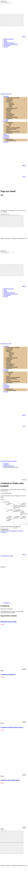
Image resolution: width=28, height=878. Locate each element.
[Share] (2, 830)
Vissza (23, 176)
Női (10, 125)
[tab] (15, 603)
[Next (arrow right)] (12, 848)
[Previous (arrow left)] (12, 836)
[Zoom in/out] (5, 830)
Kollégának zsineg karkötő (8, 621)
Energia (8, 126)
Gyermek (8, 112)
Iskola (10, 105)
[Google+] (11, 600)
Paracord (8, 130)
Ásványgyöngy (9, 122)
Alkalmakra (6, 463)
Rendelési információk (8, 39)
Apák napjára (9, 100)
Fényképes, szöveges (11, 140)
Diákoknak (11, 104)
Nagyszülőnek (9, 116)
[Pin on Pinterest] (11, 589)
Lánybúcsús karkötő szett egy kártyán (12, 727)
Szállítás (5, 41)
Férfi (10, 123)
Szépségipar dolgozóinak (12, 117)
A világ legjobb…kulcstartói (12, 97)
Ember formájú (9, 139)
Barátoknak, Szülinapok (11, 108)
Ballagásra (8, 101)
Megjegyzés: (23, 506)
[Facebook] (16, 567)
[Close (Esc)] (1, 830)
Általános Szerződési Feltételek (10, 44)
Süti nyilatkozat (6, 45)
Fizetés (5, 40)
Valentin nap (9, 118)
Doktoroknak (9, 109)
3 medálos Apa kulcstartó (8, 674)
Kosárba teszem (4, 529)
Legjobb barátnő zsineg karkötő (10, 780)
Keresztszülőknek (10, 114)
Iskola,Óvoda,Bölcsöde (8, 466)
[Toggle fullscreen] (4, 830)
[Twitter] (11, 578)
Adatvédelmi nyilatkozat (9, 43)
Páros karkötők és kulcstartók (13, 131)
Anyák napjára (9, 99)
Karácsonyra (9, 113)
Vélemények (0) (7, 602)
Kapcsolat (5, 46)
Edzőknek (8, 110)
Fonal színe (6, 502)
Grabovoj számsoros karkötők (13, 127)
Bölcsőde (11, 102)
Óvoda (10, 106)
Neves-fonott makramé (11, 129)
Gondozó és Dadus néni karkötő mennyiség (10, 526)
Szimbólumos (9, 132)
